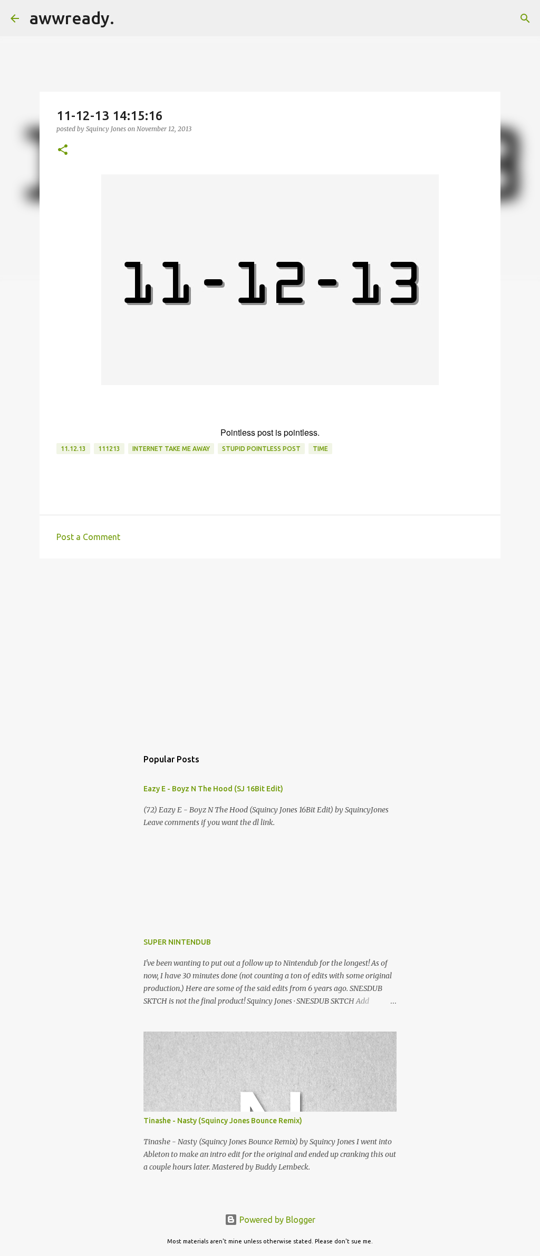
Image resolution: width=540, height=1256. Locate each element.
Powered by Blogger (276, 1219)
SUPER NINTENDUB (177, 942)
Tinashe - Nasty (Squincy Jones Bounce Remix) (222, 1120)
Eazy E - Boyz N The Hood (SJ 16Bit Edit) (213, 788)
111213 (109, 448)
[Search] (129, 18)
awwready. (72, 17)
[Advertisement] (270, 648)
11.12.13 (73, 448)
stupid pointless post (261, 448)
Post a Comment (88, 537)
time (320, 448)
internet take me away (171, 448)
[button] (62, 150)
